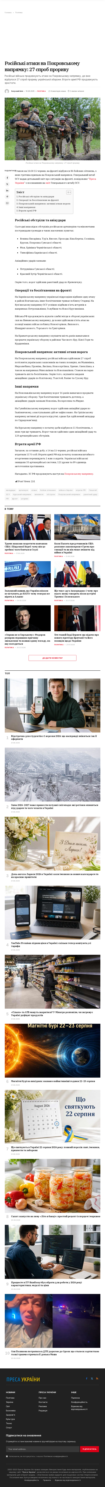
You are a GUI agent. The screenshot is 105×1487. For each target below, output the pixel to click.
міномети (39, 494)
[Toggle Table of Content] (67, 192)
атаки (34, 490)
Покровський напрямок (69, 494)
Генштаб (93, 490)
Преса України (28, 1472)
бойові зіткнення (48, 490)
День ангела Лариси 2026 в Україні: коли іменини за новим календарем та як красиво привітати (54, 876)
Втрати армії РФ (28, 210)
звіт (48, 182)
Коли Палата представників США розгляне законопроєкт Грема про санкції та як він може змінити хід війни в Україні (74, 548)
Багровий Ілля (17, 91)
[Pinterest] (7, 196)
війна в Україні (66, 490)
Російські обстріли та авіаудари (36, 196)
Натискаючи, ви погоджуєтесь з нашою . (38, 1456)
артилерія (23, 490)
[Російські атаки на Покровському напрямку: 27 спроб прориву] (52, 129)
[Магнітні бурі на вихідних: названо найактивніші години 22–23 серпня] (52, 1051)
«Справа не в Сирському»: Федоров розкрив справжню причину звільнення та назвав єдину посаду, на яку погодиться (27, 639)
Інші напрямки (27, 207)
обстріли (51, 494)
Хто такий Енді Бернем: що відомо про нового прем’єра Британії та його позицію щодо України (76, 637)
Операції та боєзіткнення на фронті (39, 200)
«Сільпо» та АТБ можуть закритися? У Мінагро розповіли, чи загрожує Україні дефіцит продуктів (52, 1014)
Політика (41, 91)
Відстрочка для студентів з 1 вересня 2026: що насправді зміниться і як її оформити (54, 737)
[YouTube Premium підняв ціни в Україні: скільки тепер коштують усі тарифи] (52, 913)
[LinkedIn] (7, 190)
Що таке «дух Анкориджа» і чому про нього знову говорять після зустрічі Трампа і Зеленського (76, 593)
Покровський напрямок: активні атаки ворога (44, 203)
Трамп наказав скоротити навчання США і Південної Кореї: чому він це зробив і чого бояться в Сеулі (26, 546)
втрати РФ (81, 490)
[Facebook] (7, 177)
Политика (9, 600)
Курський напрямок (22, 494)
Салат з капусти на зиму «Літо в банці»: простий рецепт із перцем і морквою (55, 1216)
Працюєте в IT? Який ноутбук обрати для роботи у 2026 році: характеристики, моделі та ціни (46, 1284)
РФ (7, 499)
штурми (24, 499)
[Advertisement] (52, 37)
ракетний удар (90, 494)
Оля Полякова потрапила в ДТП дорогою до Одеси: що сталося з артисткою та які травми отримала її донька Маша (55, 1353)
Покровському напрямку (78, 473)
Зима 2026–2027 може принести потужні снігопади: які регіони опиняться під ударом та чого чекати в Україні (54, 806)
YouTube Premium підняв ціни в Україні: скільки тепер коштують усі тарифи (51, 945)
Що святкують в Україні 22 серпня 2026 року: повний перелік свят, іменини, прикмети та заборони (55, 1149)
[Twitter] (7, 184)
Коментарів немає (58, 91)
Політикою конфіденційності (56, 1456)
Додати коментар (52, 658)
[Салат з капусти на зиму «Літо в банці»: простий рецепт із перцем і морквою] (52, 1186)
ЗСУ (8, 494)
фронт (15, 499)
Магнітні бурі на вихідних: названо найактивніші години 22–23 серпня (53, 1081)
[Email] (7, 203)
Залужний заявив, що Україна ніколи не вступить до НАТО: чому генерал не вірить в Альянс (27, 593)
